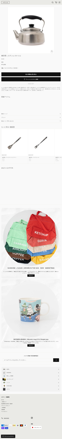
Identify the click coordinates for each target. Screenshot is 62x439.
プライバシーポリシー (5, 405)
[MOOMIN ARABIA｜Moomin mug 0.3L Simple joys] (31, 309)
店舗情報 (3, 409)
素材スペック (4, 113)
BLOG (2, 399)
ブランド (3, 117)
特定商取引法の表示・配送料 (6, 403)
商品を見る (31, 275)
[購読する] (56, 360)
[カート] (56, 2)
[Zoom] (51, 51)
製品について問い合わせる (7, 121)
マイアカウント (4, 411)
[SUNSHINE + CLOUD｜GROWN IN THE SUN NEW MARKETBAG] (31, 238)
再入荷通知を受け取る (31, 74)
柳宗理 (2, 58)
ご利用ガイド (3, 401)
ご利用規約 (3, 407)
